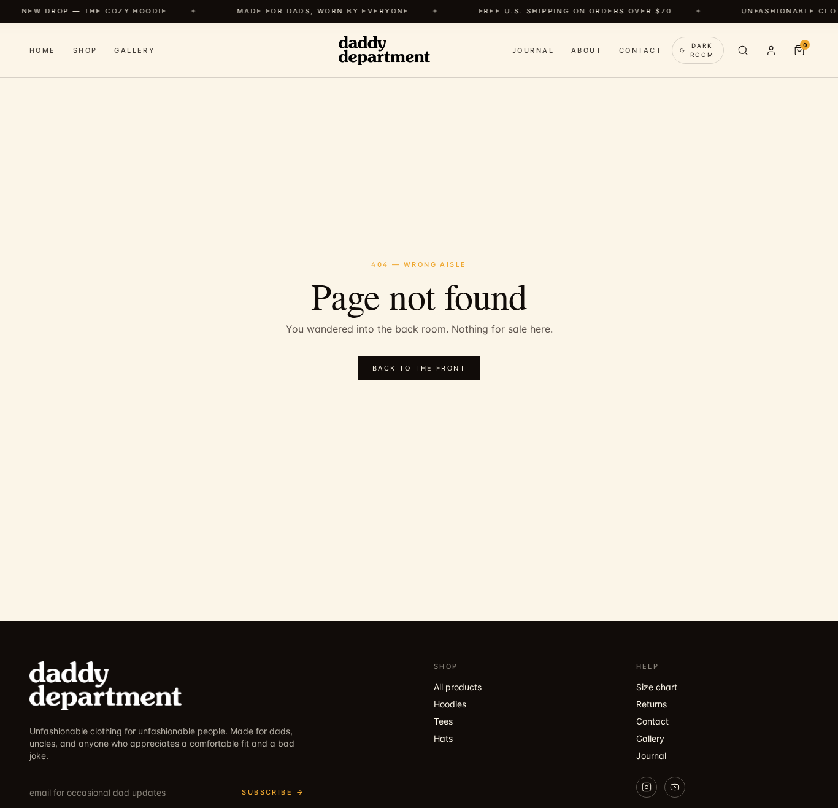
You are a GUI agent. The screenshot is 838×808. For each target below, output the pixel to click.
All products (458, 687)
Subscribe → (273, 792)
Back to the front (419, 368)
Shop (85, 49)
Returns (651, 704)
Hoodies (450, 704)
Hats (443, 738)
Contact (640, 49)
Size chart (656, 687)
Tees (443, 721)
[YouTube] (674, 787)
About (586, 49)
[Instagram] (646, 787)
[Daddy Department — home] (384, 50)
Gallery (134, 49)
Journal (533, 49)
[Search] (743, 50)
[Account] (771, 50)
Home (42, 49)
